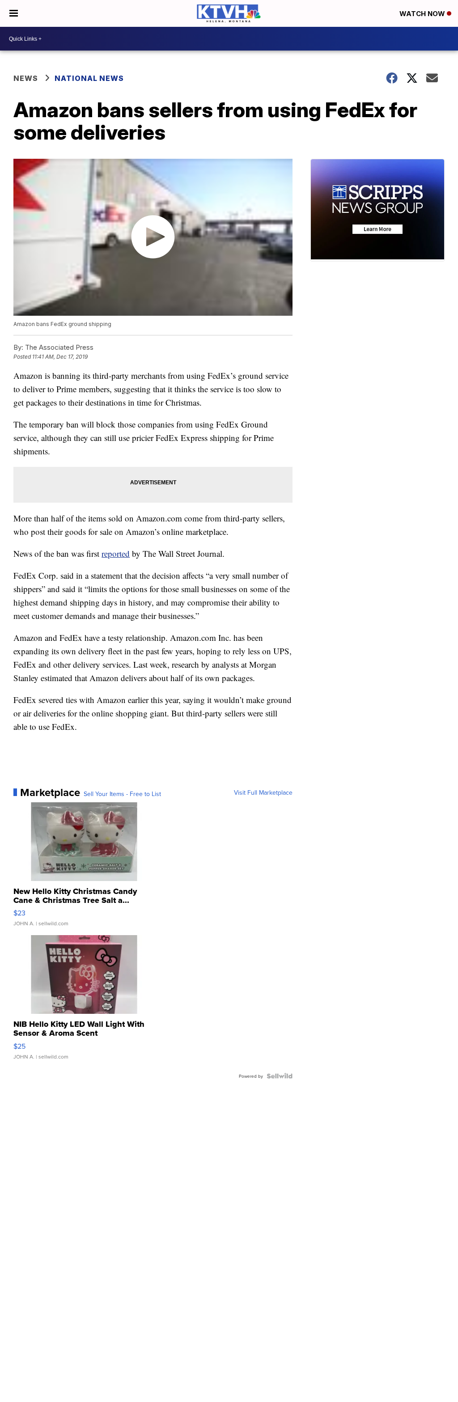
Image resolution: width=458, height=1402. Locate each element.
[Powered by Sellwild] (280, 1076)
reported (116, 553)
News (25, 78)
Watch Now (423, 13)
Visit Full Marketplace (263, 792)
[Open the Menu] (14, 13)
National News (89, 78)
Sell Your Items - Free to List (122, 794)
